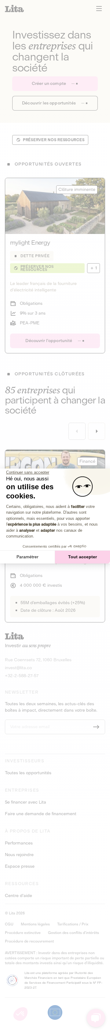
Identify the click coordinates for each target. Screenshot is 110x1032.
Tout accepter (82, 556)
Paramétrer (27, 556)
